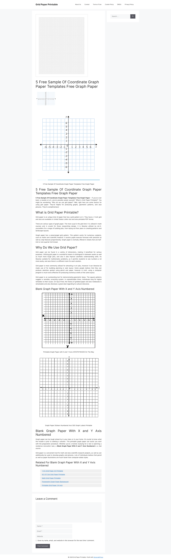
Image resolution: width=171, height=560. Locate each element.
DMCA (119, 4)
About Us (78, 4)
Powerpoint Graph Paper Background (55, 482)
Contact (87, 4)
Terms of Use (97, 4)
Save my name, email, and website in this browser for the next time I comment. (66, 540)
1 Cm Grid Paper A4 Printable (52, 471)
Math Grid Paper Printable (51, 478)
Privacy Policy (129, 4)
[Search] (132, 16)
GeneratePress (98, 557)
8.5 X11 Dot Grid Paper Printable (53, 474)
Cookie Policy (109, 4)
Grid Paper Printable (47, 4)
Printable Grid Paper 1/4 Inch (52, 485)
